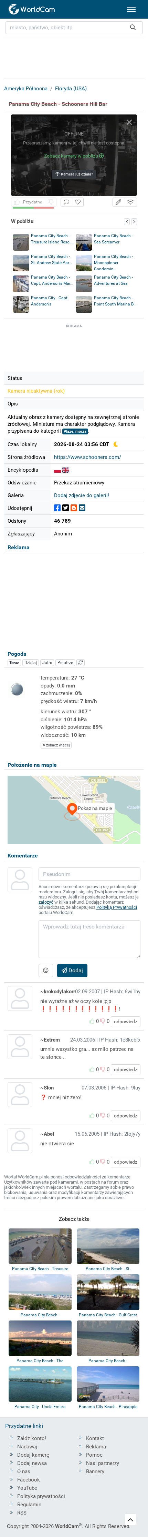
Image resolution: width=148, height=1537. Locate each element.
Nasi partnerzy (102, 1463)
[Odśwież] (80, 662)
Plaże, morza (75, 431)
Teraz (14, 662)
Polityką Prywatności (116, 907)
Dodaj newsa (32, 1463)
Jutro (47, 662)
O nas (23, 1471)
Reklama (96, 1447)
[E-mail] (82, 508)
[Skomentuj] (66, 202)
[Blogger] (74, 508)
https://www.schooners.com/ (87, 457)
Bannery (95, 1471)
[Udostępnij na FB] (57, 508)
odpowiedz (125, 1021)
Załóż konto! (31, 1438)
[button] (118, 202)
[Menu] (131, 9)
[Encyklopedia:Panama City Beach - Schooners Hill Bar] (57, 470)
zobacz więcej (57, 745)
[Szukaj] (133, 27)
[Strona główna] (32, 9)
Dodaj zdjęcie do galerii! (81, 495)
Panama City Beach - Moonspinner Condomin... (113, 262)
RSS (22, 1513)
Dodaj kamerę (33, 1455)
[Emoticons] (46, 970)
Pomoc (94, 1455)
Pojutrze (65, 662)
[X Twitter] (65, 508)
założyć (46, 902)
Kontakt (95, 1438)
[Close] (129, 122)
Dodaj (75, 970)
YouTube (27, 1488)
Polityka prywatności (41, 1496)
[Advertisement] (74, 347)
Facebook (28, 1480)
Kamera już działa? (76, 174)
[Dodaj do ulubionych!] (78, 202)
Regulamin (29, 1504)
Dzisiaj (30, 662)
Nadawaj (27, 1447)
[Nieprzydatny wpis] (50, 202)
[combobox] (74, 27)
